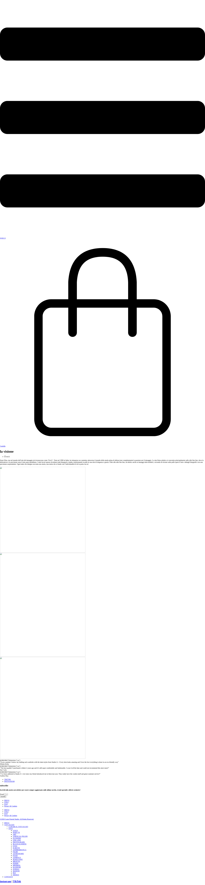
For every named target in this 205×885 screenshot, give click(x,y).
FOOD (15, 856)
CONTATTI (8, 877)
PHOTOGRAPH (19, 842)
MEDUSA (16, 861)
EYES (15, 846)
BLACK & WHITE (19, 844)
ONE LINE (17, 840)
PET (14, 873)
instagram (5, 881)
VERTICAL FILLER (20, 836)
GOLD (15, 830)
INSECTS (16, 832)
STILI (6, 802)
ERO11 (6, 800)
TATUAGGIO (9, 825)
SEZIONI (16, 871)
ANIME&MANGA (19, 850)
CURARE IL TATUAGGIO (18, 827)
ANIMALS (17, 857)
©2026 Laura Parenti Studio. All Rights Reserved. (17, 819)
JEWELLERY (18, 859)
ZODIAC (16, 869)
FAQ (6, 804)
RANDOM (17, 867)
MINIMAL (16, 865)
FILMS (15, 852)
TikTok (17, 881)
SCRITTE (16, 848)
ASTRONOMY (18, 854)
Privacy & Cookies (10, 806)
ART (14, 834)
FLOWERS (17, 838)
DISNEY (16, 875)
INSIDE (15, 863)
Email (2, 794)
